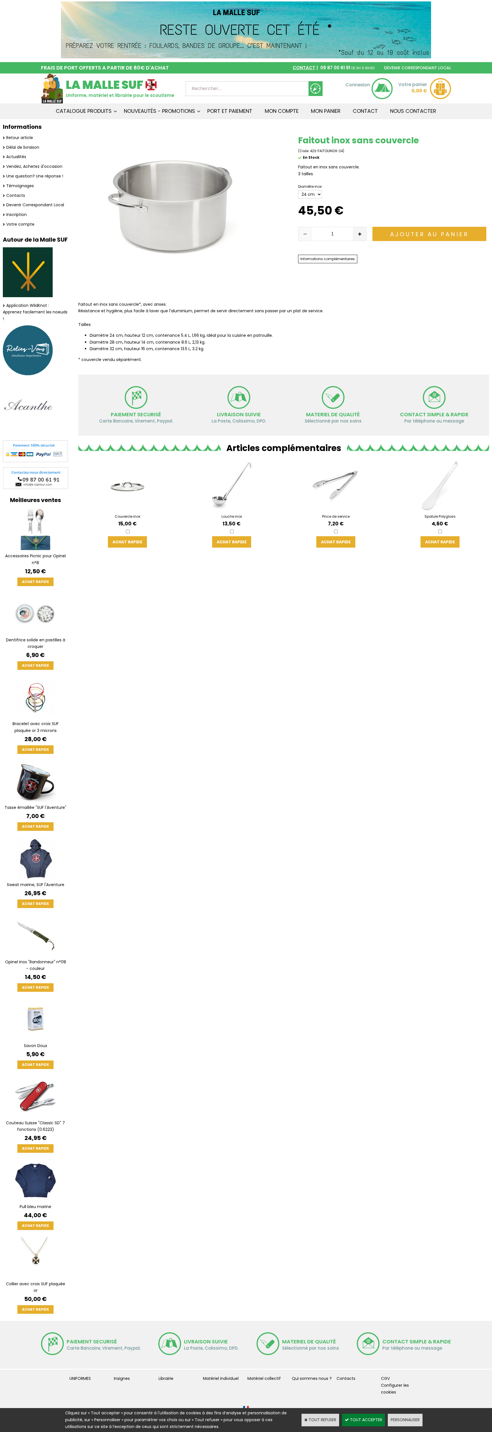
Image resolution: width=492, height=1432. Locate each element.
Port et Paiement (229, 111)
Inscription (16, 214)
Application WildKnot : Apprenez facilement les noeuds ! (35, 312)
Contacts (15, 195)
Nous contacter (413, 111)
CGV (385, 1378)
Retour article (19, 137)
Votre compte (20, 224)
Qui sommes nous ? (312, 1378)
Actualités (16, 157)
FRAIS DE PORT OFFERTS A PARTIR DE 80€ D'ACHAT (105, 67)
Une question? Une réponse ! (34, 176)
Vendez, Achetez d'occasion (34, 166)
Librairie (166, 1378)
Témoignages (20, 186)
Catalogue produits (84, 111)
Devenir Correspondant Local (35, 205)
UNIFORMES (80, 1378)
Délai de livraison (22, 147)
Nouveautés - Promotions (159, 111)
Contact (365, 111)
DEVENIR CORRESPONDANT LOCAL (417, 68)
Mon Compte (282, 111)
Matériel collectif (264, 1378)
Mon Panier (326, 111)
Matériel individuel (221, 1378)
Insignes (122, 1378)
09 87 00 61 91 (334, 68)
